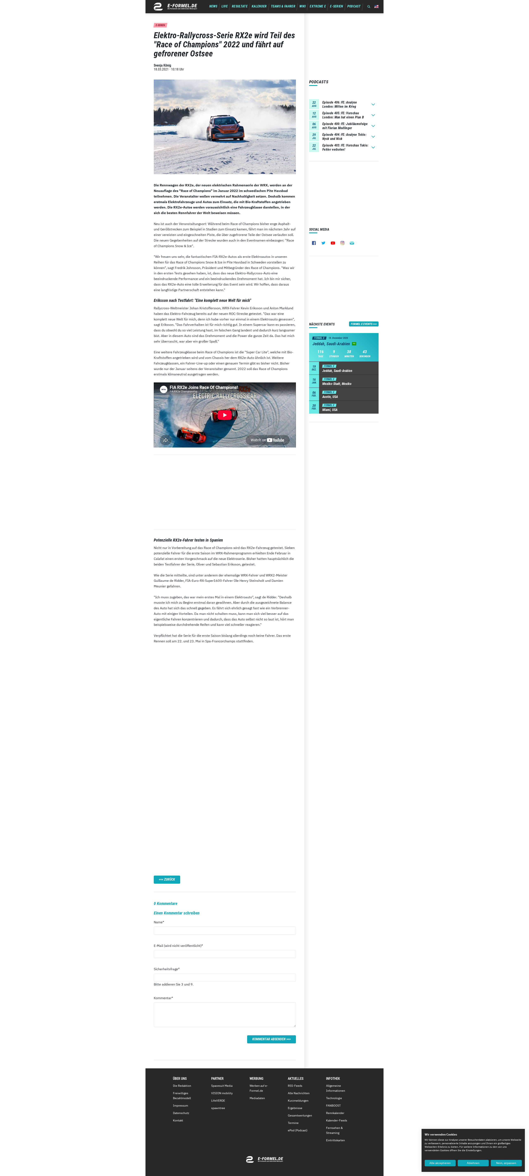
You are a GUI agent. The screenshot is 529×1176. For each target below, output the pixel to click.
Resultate (240, 6)
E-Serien (336, 6)
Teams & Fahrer (283, 6)
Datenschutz (181, 1113)
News (213, 6)
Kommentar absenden (269, 1039)
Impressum (180, 1105)
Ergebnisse (295, 1108)
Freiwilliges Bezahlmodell (182, 1095)
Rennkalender (335, 1113)
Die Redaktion (182, 1086)
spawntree (218, 1108)
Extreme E (318, 6)
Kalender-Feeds (336, 1120)
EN (376, 6)
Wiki (302, 6)
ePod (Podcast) (297, 1130)
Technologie (334, 1098)
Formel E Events (361, 324)
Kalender (259, 6)
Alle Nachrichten (299, 1093)
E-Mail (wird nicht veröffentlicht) (178, 945)
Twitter (323, 243)
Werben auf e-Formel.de (259, 1088)
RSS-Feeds (295, 1086)
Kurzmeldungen (298, 1100)
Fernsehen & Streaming (334, 1130)
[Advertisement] (225, 492)
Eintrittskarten (335, 1140)
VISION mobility (222, 1093)
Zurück (169, 879)
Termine (293, 1123)
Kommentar (163, 998)
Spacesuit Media (221, 1086)
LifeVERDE (218, 1100)
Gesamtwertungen (300, 1115)
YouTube (333, 243)
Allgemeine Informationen (335, 1088)
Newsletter (352, 243)
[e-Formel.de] (175, 7)
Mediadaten (257, 1098)
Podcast (354, 6)
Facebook (314, 243)
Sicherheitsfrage (167, 969)
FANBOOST (333, 1105)
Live (225, 6)
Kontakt (178, 1120)
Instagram (342, 243)
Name (161, 922)
